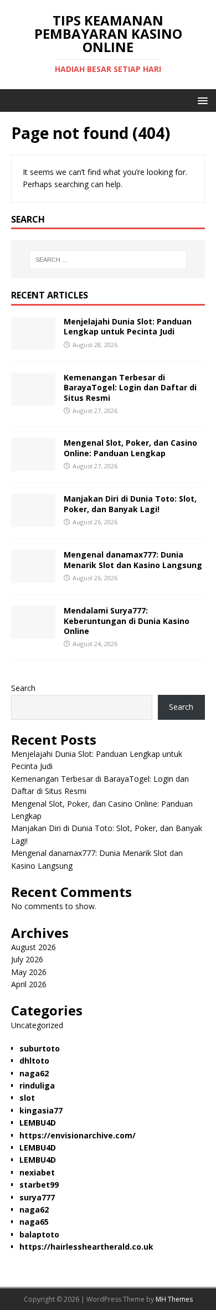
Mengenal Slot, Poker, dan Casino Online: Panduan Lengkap (130, 447)
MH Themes (174, 1299)
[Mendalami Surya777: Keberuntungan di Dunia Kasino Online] (33, 632)
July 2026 (27, 959)
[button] (200, 100)
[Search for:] (108, 259)
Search (23, 688)
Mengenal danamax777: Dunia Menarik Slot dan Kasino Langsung (133, 559)
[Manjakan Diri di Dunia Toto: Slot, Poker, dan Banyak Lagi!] (33, 520)
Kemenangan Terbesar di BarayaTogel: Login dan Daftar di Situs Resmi (130, 387)
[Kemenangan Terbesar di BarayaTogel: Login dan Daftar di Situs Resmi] (33, 399)
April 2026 (29, 984)
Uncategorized (37, 1025)
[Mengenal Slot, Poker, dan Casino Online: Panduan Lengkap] (33, 465)
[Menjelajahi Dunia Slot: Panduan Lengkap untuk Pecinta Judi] (33, 343)
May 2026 (29, 972)
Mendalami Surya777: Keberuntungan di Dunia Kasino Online (126, 620)
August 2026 (33, 947)
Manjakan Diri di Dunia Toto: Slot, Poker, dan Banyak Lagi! (130, 503)
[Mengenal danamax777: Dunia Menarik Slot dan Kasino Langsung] (33, 576)
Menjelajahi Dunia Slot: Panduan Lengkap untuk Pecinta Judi (128, 326)
